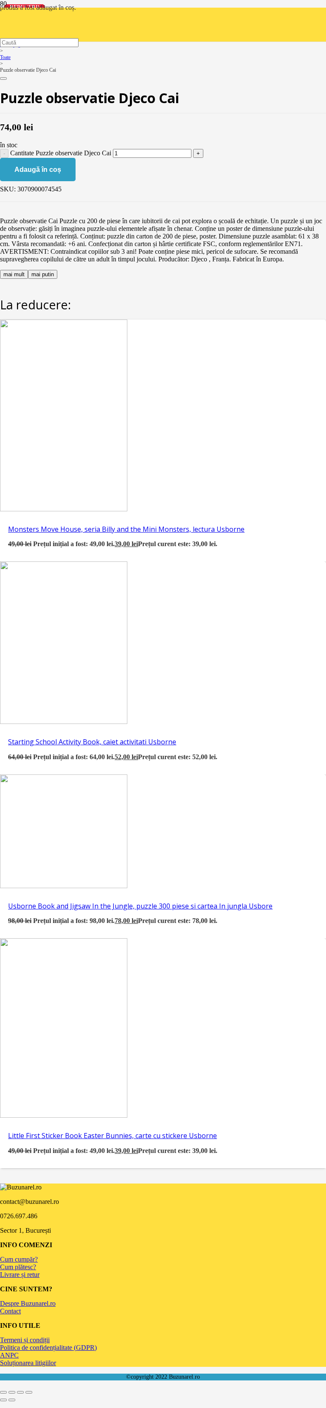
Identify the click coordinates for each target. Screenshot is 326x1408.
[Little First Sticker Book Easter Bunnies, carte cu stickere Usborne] (63, 1115)
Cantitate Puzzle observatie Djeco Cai (60, 153)
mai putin (42, 274)
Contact (10, 1311)
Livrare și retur (19, 1274)
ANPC (9, 1355)
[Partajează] (20, 1392)
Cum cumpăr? (19, 1259)
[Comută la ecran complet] (11, 1392)
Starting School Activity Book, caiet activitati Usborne (92, 741)
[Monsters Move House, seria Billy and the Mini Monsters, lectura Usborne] (63, 509)
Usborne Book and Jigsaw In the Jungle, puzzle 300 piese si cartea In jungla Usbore (140, 906)
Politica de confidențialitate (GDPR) (48, 1347)
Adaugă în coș (37, 169)
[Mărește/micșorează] (3, 1392)
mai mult (14, 274)
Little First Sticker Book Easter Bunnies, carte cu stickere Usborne (112, 1135)
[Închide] (3, 78)
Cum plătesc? (18, 1267)
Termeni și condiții (25, 1339)
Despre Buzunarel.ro (28, 1303)
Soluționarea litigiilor (28, 1362)
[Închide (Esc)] (28, 1392)
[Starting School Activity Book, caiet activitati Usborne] (63, 721)
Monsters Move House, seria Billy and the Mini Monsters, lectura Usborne (126, 529)
